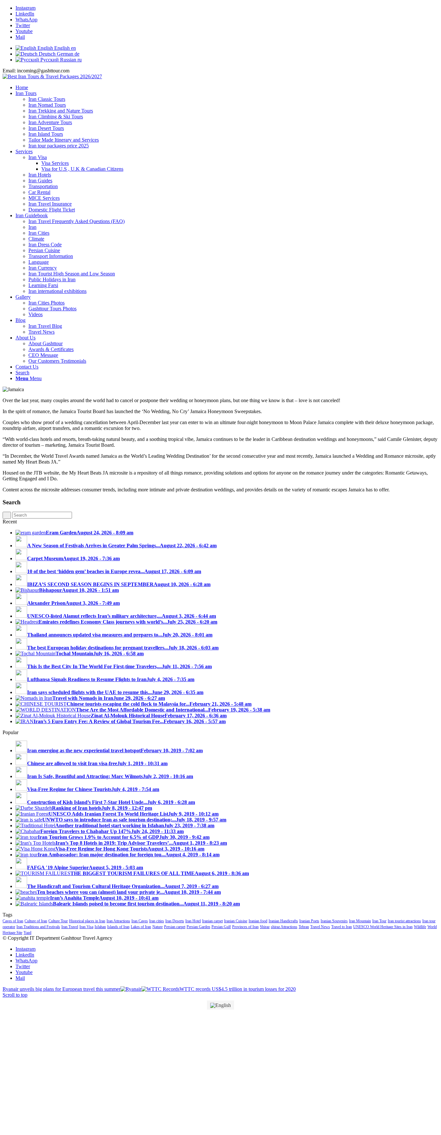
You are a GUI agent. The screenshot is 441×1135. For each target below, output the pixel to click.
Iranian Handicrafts (283, 921)
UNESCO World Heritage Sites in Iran (383, 927)
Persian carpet (174, 927)
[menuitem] (226, 88)
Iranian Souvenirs (334, 921)
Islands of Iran (118, 927)
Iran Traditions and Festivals (38, 927)
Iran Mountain (360, 921)
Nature (157, 927)
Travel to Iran (341, 927)
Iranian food (258, 921)
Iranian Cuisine (235, 921)
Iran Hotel (193, 921)
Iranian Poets (309, 921)
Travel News (320, 927)
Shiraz (265, 927)
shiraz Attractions (284, 927)
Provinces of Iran (245, 927)
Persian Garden (198, 927)
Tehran (304, 927)
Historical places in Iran (87, 921)
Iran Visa (86, 927)
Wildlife (420, 927)
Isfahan (100, 927)
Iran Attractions (118, 921)
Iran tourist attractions (404, 921)
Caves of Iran (13, 921)
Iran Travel (69, 927)
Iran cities (156, 921)
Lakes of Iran (141, 927)
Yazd (27, 932)
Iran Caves (139, 921)
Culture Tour (58, 921)
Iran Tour (379, 921)
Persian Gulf (221, 927)
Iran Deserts (174, 921)
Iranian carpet (212, 921)
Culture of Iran (36, 921)
